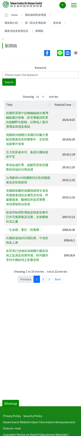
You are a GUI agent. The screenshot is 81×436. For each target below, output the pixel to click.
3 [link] (49, 279)
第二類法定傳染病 (35, 22)
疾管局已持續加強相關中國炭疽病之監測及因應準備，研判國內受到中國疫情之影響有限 (27, 255)
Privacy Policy (12, 416)
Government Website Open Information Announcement (39, 422)
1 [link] (36, 279)
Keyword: (40, 67)
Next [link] (58, 279)
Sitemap (10, 403)
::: (3, 39)
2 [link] (43, 279)
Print (68, 53)
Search (9, 82)
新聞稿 (39, 31)
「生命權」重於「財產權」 (24, 230)
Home (14, 15)
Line (60, 53)
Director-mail (12, 428)
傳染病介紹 (11, 22)
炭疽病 (57, 22)
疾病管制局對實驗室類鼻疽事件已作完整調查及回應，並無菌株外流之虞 (27, 216)
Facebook (50, 53)
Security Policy (32, 416)
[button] (49, 105)
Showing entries (40, 96)
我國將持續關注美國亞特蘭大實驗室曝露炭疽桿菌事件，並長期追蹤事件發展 (27, 139)
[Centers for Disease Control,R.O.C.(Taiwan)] (22, 4)
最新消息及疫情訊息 (16, 31)
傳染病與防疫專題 (35, 15)
